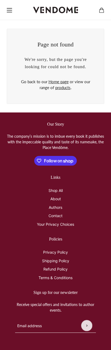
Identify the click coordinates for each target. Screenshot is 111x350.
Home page (58, 81)
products (63, 87)
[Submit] (86, 325)
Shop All (55, 190)
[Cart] (101, 10)
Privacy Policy (55, 252)
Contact (55, 215)
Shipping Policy (55, 260)
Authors (55, 207)
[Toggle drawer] (9, 10)
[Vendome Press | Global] (55, 10)
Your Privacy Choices (55, 224)
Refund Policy (55, 269)
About (55, 198)
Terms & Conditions (55, 277)
